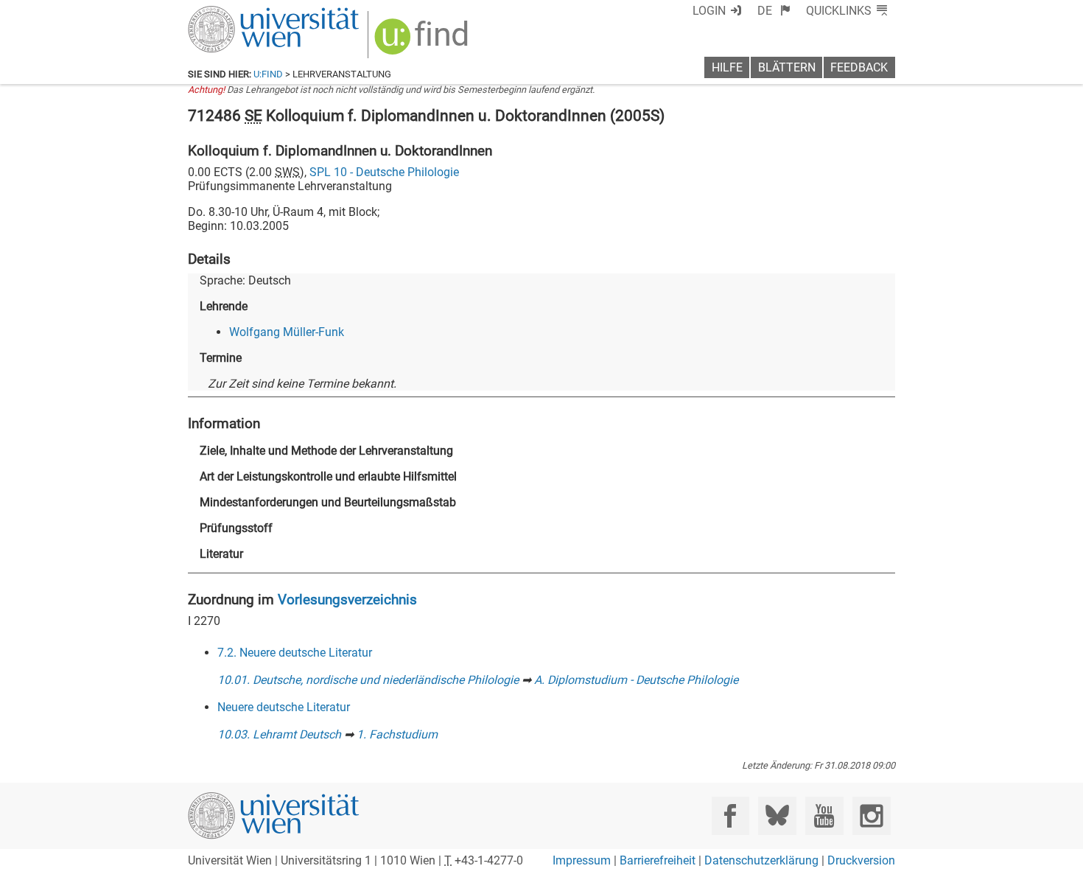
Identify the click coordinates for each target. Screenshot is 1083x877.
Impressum (582, 860)
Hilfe (727, 67)
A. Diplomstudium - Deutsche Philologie (636, 680)
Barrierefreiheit (657, 860)
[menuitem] (774, 10)
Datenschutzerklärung (761, 860)
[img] (423, 42)
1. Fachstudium (397, 734)
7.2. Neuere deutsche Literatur (294, 653)
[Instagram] (871, 815)
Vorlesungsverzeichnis (347, 599)
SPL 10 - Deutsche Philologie (384, 172)
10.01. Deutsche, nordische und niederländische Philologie (368, 680)
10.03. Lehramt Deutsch (279, 734)
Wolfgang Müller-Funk (286, 332)
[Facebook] (730, 815)
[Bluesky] (777, 815)
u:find (268, 74)
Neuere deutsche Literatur (283, 707)
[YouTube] (824, 815)
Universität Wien (239, 13)
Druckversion (861, 860)
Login (709, 11)
